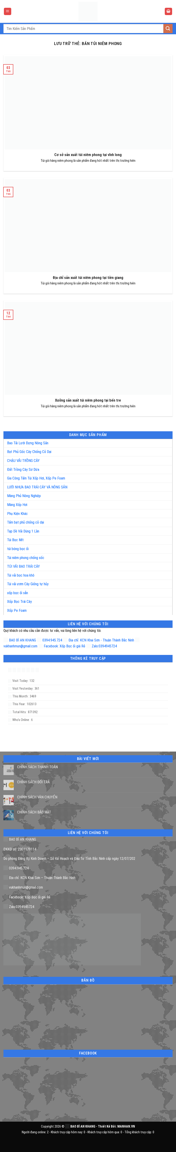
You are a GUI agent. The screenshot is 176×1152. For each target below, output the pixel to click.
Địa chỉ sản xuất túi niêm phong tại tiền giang (88, 277)
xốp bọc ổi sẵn (17, 593)
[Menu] (7, 11)
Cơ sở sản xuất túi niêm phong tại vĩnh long (88, 155)
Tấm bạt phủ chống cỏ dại (25, 522)
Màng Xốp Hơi (17, 505)
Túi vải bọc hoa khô (20, 575)
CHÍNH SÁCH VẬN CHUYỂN (37, 797)
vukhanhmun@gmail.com (25, 887)
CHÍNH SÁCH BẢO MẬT (34, 812)
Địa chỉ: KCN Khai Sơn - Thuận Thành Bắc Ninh (101, 640)
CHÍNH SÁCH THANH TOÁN (37, 767)
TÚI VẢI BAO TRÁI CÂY (23, 566)
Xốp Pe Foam (17, 610)
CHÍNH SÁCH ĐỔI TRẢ (33, 782)
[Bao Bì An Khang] (88, 11)
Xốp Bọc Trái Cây (19, 601)
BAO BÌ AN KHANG (22, 640)
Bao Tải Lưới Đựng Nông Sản (27, 443)
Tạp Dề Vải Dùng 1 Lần (23, 531)
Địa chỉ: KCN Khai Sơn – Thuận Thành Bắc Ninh (41, 878)
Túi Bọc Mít (15, 540)
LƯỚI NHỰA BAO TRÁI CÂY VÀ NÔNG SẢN (37, 487)
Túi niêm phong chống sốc (25, 558)
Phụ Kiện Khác (17, 513)
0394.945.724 (52, 640)
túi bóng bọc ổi (18, 549)
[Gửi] (168, 28)
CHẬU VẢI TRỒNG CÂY (23, 460)
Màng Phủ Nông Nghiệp (24, 496)
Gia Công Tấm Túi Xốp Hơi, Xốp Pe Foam (36, 478)
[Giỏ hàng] (168, 11)
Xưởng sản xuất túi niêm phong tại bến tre (88, 400)
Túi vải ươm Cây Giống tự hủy (28, 584)
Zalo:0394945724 (104, 646)
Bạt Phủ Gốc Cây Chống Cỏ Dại (29, 452)
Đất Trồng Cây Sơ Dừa (23, 469)
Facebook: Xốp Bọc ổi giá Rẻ (64, 646)
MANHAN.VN (126, 1126)
